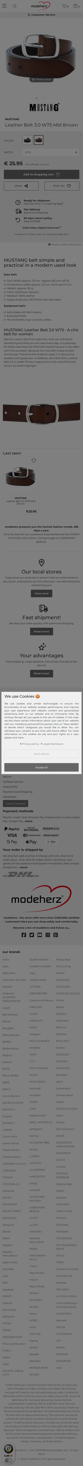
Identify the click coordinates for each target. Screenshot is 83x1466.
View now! (41, 593)
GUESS (33, 1013)
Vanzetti (61, 1320)
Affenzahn (9, 973)
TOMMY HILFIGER (67, 1269)
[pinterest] (57, 935)
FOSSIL (7, 1323)
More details (41, 753)
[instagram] (49, 935)
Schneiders (63, 1088)
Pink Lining (63, 966)
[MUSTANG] (44, 107)
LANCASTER (37, 1176)
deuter (7, 1231)
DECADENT (10, 1204)
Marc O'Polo (36, 1286)
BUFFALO (9, 1109)
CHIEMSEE (9, 1170)
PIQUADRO (63, 986)
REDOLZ (61, 1013)
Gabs (6, 1364)
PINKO (60, 973)
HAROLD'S (36, 1020)
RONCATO (62, 1040)
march (33, 1279)
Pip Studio (62, 979)
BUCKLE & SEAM (13, 1102)
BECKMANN (10, 1014)
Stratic (60, 1190)
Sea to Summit (65, 1129)
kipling (33, 1135)
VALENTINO (63, 1313)
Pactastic (35, 1360)
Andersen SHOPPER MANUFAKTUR (11, 997)
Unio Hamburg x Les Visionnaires (66, 1304)
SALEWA (61, 1061)
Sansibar (61, 1074)
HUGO (33, 1074)
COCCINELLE (11, 1184)
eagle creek (10, 1262)
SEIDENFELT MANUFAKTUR (65, 1144)
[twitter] (33, 935)
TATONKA (62, 1224)
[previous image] (8, 55)
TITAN (60, 1262)
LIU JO (33, 1217)
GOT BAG (35, 986)
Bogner (7, 1055)
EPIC (5, 1282)
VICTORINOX (64, 1333)
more (28, 821)
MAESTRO (35, 1231)
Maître (33, 1248)
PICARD (34, 1374)
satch (59, 1081)
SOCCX (60, 1159)
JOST (32, 1108)
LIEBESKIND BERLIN (37, 1209)
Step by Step (64, 1184)
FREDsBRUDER (12, 1336)
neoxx (33, 1313)
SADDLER (62, 1054)
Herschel (35, 1047)
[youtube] (41, 935)
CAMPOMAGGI (12, 1156)
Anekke (7, 986)
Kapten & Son (37, 1115)
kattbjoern (36, 1129)
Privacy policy (30, 743)
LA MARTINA (37, 1169)
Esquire (7, 1303)
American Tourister (14, 979)
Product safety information (66, 244)
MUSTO (34, 1306)
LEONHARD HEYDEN (37, 1198)
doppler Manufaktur (10, 1253)
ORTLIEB (35, 1333)
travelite (61, 1282)
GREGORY (35, 1006)
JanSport (35, 1095)
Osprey (33, 1340)
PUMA (60, 1000)
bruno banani (11, 1095)
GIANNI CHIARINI (40, 966)
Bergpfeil (8, 1028)
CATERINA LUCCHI (14, 1163)
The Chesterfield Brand (66, 1246)
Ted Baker (62, 1231)
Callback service (13, 781)
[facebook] (26, 935)
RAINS (60, 1006)
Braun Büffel (10, 1075)
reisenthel (62, 1020)
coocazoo (8, 1190)
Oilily (32, 1327)
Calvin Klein (10, 1136)
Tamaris (61, 1217)
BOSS (6, 1068)
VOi (58, 1340)
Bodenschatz (11, 1048)
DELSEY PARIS (12, 1211)
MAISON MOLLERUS (36, 1240)
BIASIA (7, 1041)
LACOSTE (35, 1162)
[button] (61, 186)
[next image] (75, 55)
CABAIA (7, 1129)
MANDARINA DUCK (37, 1257)
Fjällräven (9, 1316)
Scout (59, 1115)
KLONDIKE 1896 (39, 1142)
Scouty (60, 1122)
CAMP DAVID (11, 1150)
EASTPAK (8, 1269)
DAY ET (7, 1197)
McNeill (34, 1293)
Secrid (60, 1135)
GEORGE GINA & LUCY (13, 1372)
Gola (32, 973)
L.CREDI (34, 1156)
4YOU (6, 959)
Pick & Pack (63, 959)
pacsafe (34, 1354)
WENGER (62, 1354)
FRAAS (7, 1330)
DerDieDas (9, 1217)
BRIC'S (7, 1089)
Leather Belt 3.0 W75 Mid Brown (20, 500)
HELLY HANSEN (39, 1040)
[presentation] (15, 6)
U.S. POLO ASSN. (66, 1296)
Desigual (8, 1224)
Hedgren (35, 1034)
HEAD (33, 1027)
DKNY (6, 1238)
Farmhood (9, 1309)
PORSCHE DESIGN (68, 993)
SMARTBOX (63, 1153)
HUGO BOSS (37, 1081)
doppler (8, 1245)
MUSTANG (12, 118)
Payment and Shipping (17, 791)
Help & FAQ (10, 786)
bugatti (7, 1116)
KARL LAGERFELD (40, 1122)
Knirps (33, 1149)
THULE (60, 1255)
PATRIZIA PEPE (38, 1367)
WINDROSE (63, 1360)
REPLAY (61, 1027)
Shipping (44, 164)
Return (7, 776)
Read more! (41, 631)
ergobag (8, 1289)
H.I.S (32, 1061)
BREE (6, 1082)
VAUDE (60, 1327)
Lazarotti (35, 1190)
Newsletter (10, 796)
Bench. (7, 1021)
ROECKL (61, 1034)
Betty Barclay (11, 1034)
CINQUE (8, 1177)
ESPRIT (7, 1296)
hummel (35, 1088)
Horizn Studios (38, 1067)
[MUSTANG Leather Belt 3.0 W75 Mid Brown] (37, 99)
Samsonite (63, 1067)
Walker (60, 1347)
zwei (59, 1367)
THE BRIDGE (64, 1238)
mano (33, 1266)
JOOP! (33, 1101)
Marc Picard (36, 1272)
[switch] (8, 1460)
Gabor (6, 1357)
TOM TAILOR (64, 1275)
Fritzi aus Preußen (14, 1343)
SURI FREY (62, 1204)
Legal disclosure (53, 743)
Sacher (60, 1047)
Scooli (60, 1101)
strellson (61, 1197)
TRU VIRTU (62, 1289)
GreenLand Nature (41, 1000)
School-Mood (64, 1095)
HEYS (32, 1054)
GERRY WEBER (38, 959)
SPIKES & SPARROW (62, 1175)
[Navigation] (5, 6)
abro (5, 966)
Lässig (33, 1183)
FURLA (7, 1350)
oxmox (33, 1347)
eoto (5, 1275)
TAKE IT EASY (64, 1211)
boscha (7, 1061)
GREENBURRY (38, 993)
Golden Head (37, 979)
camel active (11, 1143)
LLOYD (33, 1224)
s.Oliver (60, 1166)
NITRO (33, 1320)
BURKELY (8, 1123)
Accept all (41, 767)
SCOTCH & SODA (66, 1108)
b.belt (6, 1007)
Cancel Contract (15, 803)
